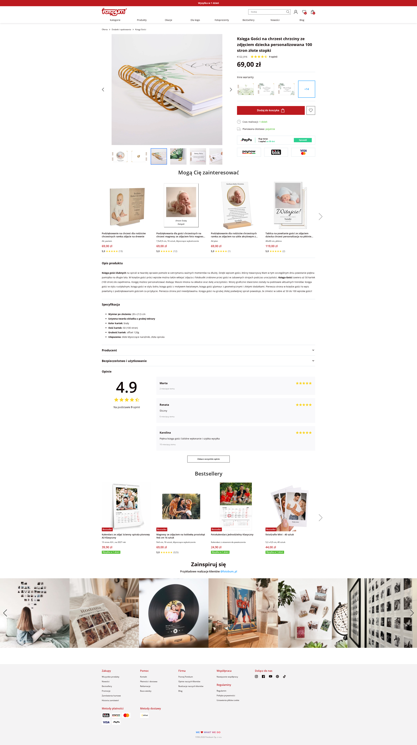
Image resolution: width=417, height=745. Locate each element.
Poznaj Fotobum (185, 676)
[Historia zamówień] (295, 12)
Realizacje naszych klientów (190, 686)
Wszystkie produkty (110, 676)
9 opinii (273, 56)
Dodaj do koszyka (268, 110)
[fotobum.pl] (114, 12)
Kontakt (143, 676)
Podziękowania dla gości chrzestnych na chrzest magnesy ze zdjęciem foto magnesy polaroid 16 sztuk (180, 235)
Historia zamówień (110, 700)
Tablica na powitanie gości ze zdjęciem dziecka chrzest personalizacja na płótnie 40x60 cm (288, 235)
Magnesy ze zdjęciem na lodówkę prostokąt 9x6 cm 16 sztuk (180, 536)
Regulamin (221, 690)
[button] (319, 216)
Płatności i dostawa (148, 681)
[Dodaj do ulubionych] (310, 110)
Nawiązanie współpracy (227, 676)
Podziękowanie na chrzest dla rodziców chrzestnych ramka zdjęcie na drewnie (124, 235)
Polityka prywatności (226, 695)
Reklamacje (145, 686)
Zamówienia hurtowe (111, 695)
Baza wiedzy (145, 691)
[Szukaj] (288, 11)
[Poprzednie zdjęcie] (107, 89)
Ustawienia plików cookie (228, 700)
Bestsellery (248, 20)
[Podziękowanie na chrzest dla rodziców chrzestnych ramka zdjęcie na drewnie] (126, 205)
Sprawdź (303, 140)
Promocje (106, 691)
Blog (302, 20)
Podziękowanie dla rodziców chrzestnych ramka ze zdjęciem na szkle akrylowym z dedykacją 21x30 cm (234, 235)
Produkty (142, 20)
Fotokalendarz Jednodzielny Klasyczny (232, 534)
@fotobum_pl (228, 571)
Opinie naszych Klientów (189, 681)
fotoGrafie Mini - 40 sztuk (280, 534)
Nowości (275, 20)
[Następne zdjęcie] (227, 89)
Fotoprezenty (222, 20)
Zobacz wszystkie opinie (208, 459)
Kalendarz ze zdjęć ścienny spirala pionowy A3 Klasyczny (126, 536)
